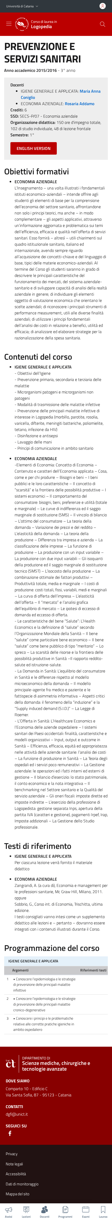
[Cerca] (102, 24)
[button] (37, 6)
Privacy (11, 1154)
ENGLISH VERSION (34, 148)
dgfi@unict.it (17, 1114)
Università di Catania (20, 6)
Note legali (14, 1164)
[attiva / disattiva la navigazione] (9, 24)
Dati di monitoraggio (22, 1184)
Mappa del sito (17, 1194)
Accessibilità (16, 1174)
